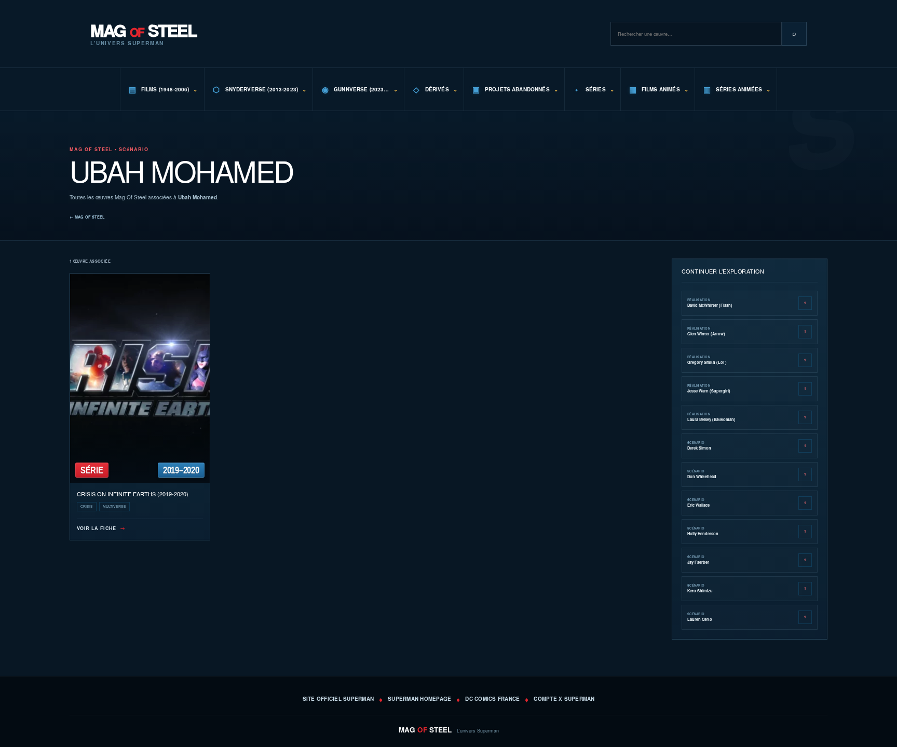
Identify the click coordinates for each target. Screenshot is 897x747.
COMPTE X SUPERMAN (564, 698)
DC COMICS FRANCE (492, 698)
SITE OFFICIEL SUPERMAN (338, 698)
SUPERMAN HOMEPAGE (419, 698)
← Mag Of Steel (87, 217)
